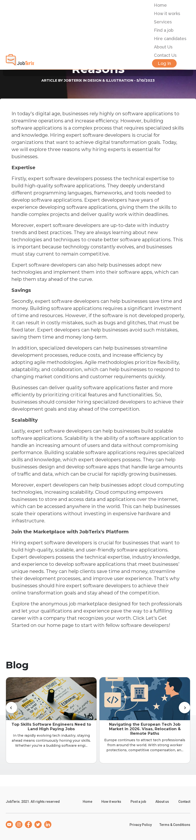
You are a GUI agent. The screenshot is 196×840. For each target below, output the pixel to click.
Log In (164, 63)
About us (162, 801)
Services (163, 21)
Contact (184, 801)
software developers (145, 625)
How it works (167, 13)
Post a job (138, 801)
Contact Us (165, 55)
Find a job (164, 30)
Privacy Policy (141, 825)
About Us (163, 46)
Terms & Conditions (174, 825)
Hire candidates (170, 38)
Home (160, 5)
